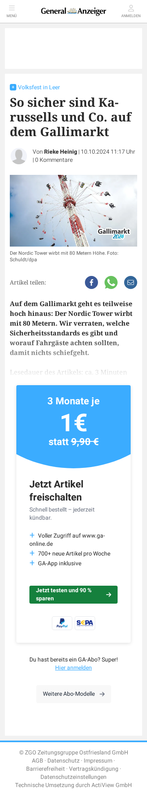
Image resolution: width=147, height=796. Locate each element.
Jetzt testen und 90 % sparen (63, 594)
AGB (37, 760)
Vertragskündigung (93, 769)
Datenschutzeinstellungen (73, 777)
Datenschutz (63, 760)
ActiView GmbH (111, 785)
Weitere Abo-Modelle (69, 694)
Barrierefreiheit (45, 769)
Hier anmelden (73, 668)
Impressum (98, 760)
